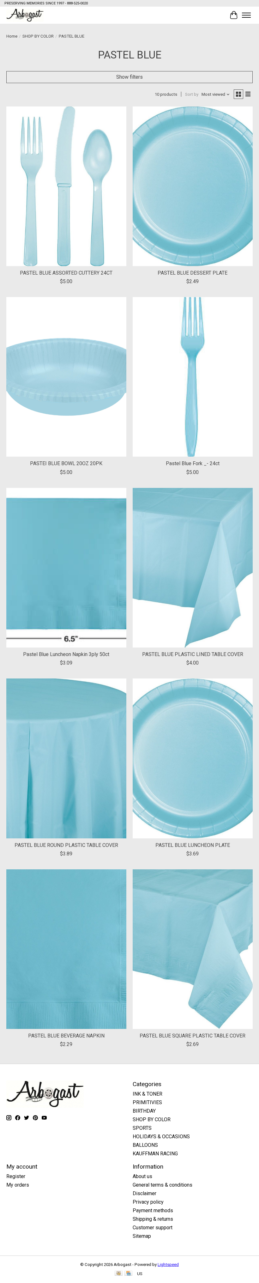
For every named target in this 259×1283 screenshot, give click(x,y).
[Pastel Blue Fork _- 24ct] (193, 377)
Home (11, 36)
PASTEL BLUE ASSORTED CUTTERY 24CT (66, 273)
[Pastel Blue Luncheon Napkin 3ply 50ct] (66, 568)
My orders (17, 1185)
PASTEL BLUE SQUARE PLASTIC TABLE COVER (192, 1036)
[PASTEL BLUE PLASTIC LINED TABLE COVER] (193, 568)
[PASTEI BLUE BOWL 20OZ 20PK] (66, 377)
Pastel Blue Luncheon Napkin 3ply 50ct (66, 654)
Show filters (129, 77)
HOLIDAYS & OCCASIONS (161, 1137)
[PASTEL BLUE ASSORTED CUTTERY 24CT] (66, 186)
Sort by (191, 94)
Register (15, 1176)
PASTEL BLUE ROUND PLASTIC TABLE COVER (66, 845)
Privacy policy (148, 1202)
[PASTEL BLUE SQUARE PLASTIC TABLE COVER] (193, 949)
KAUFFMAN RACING (155, 1154)
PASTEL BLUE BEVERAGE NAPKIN (66, 1036)
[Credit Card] (128, 1274)
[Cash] (119, 1274)
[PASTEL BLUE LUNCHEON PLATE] (193, 758)
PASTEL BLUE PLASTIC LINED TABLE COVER (192, 654)
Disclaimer (144, 1193)
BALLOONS (145, 1145)
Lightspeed (168, 1264)
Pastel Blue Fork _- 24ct (193, 463)
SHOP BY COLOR (38, 36)
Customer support (152, 1228)
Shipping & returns (153, 1219)
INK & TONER (147, 1094)
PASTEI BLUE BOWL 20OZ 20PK (66, 463)
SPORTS (142, 1128)
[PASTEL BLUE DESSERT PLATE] (193, 186)
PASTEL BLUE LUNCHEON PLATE (192, 845)
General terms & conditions (162, 1185)
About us (142, 1176)
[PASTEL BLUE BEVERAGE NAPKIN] (66, 949)
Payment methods (153, 1210)
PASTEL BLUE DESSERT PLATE (192, 273)
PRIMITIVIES (147, 1102)
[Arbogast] (25, 15)
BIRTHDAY (144, 1111)
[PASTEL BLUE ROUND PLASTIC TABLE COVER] (66, 758)
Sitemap (142, 1236)
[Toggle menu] (246, 15)
